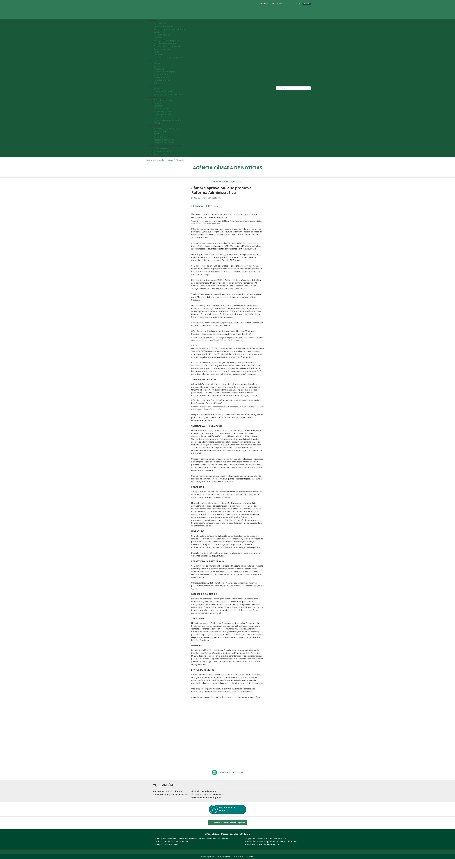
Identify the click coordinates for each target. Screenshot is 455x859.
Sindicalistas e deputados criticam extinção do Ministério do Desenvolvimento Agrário (207, 794)
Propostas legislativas (163, 100)
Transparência (160, 148)
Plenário (157, 103)
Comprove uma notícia (164, 142)
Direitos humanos (162, 34)
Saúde (156, 52)
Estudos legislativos (162, 111)
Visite (156, 83)
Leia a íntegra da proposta (231, 772)
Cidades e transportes (163, 26)
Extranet (250, 856)
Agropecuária (160, 23)
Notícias (170, 160)
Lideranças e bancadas (164, 91)
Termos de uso (223, 856)
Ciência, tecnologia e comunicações (169, 29)
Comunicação (158, 160)
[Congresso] (288, 3)
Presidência (159, 69)
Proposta (214, 206)
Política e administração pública (168, 46)
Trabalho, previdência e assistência (169, 57)
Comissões (158, 105)
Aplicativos (238, 856)
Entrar (306, 4)
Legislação (158, 117)
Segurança (158, 54)
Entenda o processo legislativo (167, 120)
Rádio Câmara (160, 131)
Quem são (158, 88)
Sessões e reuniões (162, 108)
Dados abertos (160, 154)
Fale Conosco (277, 4)
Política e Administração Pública (227, 182)
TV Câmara (159, 134)
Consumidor (159, 32)
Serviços (157, 66)
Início (148, 160)
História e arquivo (162, 80)
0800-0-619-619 (266, 838)
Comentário (200, 206)
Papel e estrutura (161, 77)
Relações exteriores (162, 49)
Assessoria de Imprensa (164, 140)
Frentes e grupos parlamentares (168, 94)
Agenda (157, 63)
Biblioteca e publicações (164, 71)
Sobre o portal (207, 856)
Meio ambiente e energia (165, 43)
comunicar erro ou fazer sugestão (229, 822)
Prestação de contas (163, 151)
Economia (158, 37)
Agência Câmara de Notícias (166, 128)
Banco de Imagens (162, 137)
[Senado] (292, 3)
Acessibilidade (264, 4)
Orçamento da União (163, 114)
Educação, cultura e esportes (166, 40)
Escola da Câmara (161, 74)
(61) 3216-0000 (276, 841)
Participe (158, 122)
